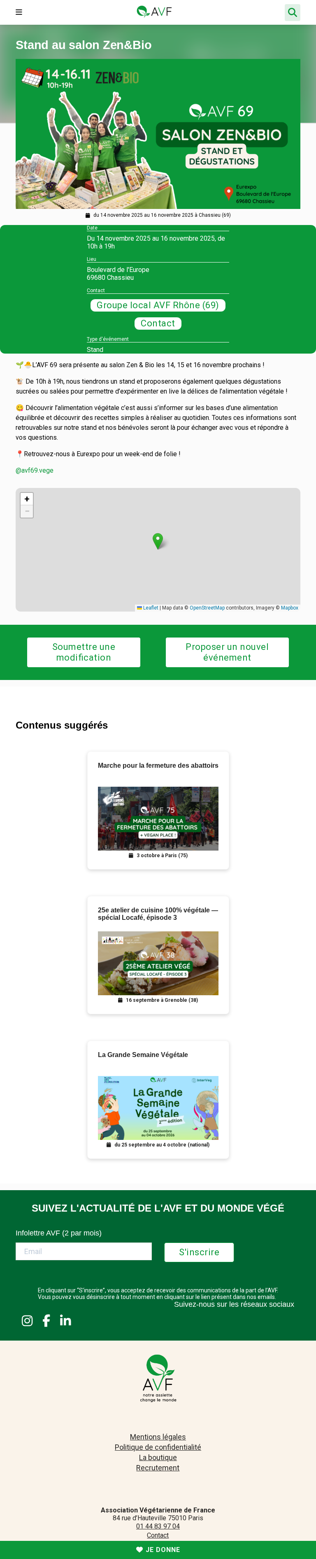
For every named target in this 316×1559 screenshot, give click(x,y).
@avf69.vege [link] (34, 470)
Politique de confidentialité (158, 1447)
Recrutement (157, 1467)
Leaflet (150, 608)
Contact (158, 323)
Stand (95, 350)
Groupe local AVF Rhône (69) (158, 305)
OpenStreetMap (207, 608)
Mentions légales (158, 1436)
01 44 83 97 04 (158, 1526)
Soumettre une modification (84, 652)
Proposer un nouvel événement (227, 652)
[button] (158, 541)
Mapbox (289, 608)
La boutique (158, 1457)
